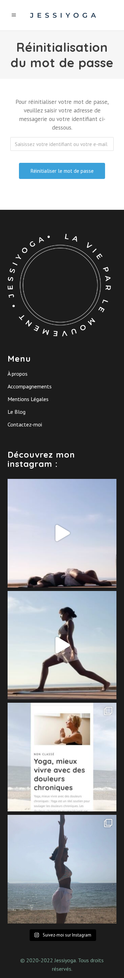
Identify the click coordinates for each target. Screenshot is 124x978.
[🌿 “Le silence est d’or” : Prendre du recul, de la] (62, 869)
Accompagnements (30, 386)
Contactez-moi (25, 424)
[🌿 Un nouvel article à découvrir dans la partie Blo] (62, 757)
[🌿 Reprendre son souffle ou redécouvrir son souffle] (62, 533)
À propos (18, 373)
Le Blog (16, 411)
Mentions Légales (28, 399)
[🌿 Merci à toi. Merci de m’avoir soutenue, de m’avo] (62, 645)
